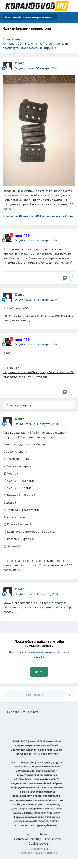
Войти (39, 672)
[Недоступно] (39, 130)
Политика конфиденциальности (37, 839)
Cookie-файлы (39, 843)
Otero (16, 39)
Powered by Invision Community (39, 852)
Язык (28, 834)
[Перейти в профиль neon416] (7, 238)
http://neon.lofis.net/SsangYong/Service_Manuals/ (37, 262)
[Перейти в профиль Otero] (7, 66)
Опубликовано (36, 68)
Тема (43, 834)
